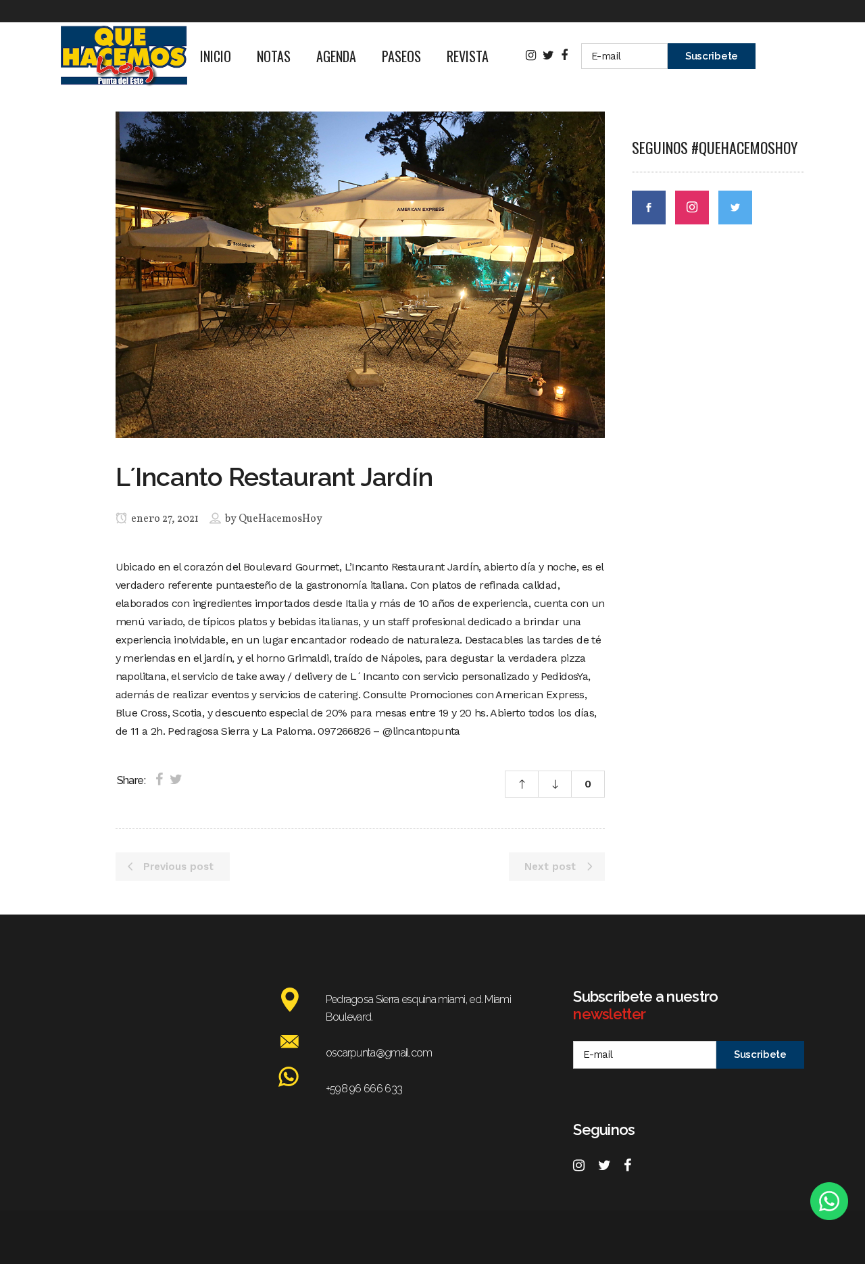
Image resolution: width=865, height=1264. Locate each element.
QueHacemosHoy (280, 519)
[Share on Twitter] (176, 779)
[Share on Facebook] (159, 779)
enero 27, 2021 (164, 519)
